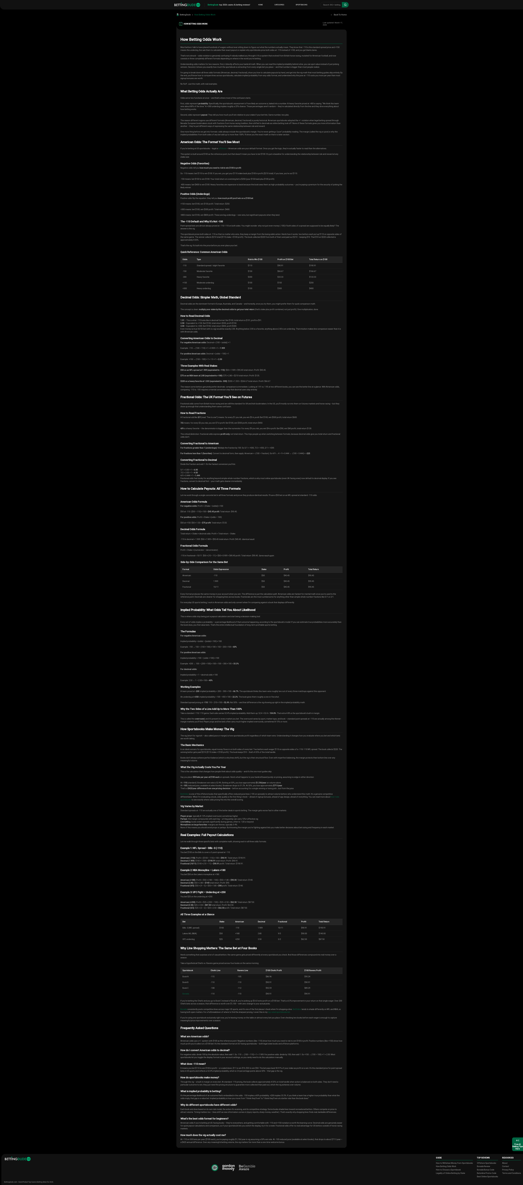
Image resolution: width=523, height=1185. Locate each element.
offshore (222, 148)
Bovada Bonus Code (485, 1170)
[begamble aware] (247, 1168)
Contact (505, 1166)
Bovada (186, 994)
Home (260, 5)
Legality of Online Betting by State (450, 1173)
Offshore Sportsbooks (486, 1163)
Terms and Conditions (511, 1173)
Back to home (340, 15)
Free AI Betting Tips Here (517, 1146)
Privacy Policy (508, 1170)
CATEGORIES (279, 5)
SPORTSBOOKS (301, 5)
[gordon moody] (228, 1167)
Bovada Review (483, 1166)
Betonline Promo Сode (486, 1173)
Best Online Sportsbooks (487, 1176)
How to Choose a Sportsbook (448, 1170)
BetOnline (184, 794)
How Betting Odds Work (446, 1166)
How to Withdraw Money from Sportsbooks (454, 1163)
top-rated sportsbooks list (279, 1012)
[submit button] (345, 4)
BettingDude (185, 15)
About (504, 1163)
